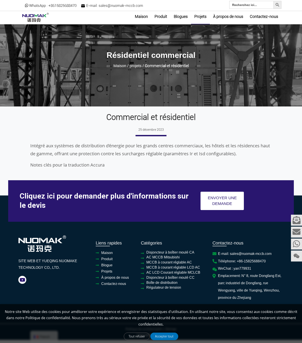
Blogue (107, 265)
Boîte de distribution (162, 282)
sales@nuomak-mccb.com (121, 5)
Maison (141, 16)
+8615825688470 (62, 5)
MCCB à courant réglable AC (169, 262)
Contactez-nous (264, 16)
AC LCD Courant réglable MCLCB (173, 272)
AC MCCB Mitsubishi (163, 257)
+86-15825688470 (251, 261)
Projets (200, 16)
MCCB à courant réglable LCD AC (173, 267)
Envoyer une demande (222, 201)
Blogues (181, 16)
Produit (161, 16)
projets (135, 66)
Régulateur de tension (163, 287)
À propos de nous (228, 16)
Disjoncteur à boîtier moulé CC (170, 277)
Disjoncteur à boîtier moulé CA (170, 252)
